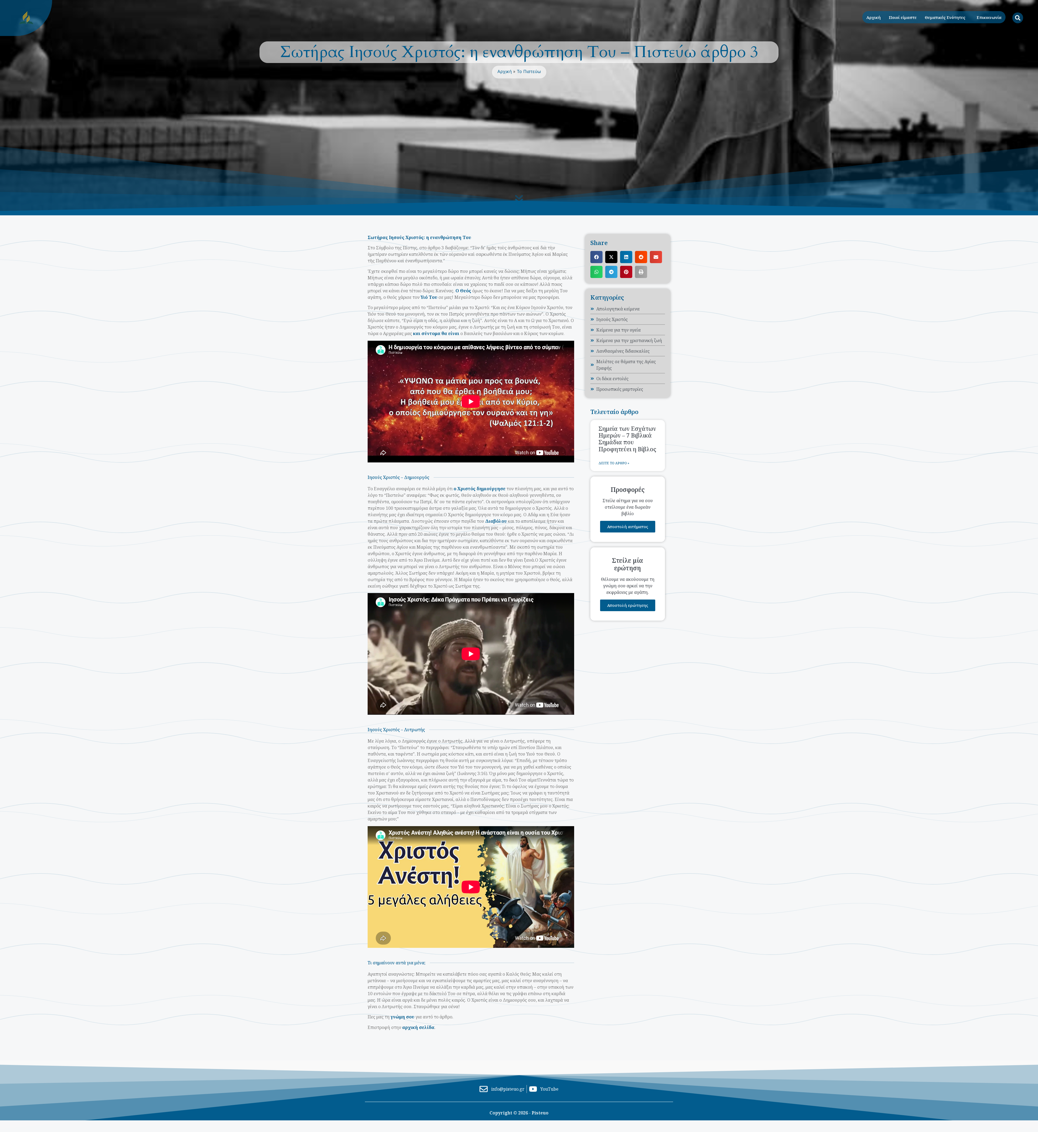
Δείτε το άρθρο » (613, 463)
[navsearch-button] (1017, 17)
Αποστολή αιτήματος (627, 526)
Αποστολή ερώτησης (627, 605)
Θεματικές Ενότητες (945, 17)
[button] (596, 257)
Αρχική (873, 17)
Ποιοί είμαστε (903, 17)
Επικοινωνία (989, 17)
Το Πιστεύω (529, 71)
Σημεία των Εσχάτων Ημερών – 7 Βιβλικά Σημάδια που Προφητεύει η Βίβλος (627, 439)
